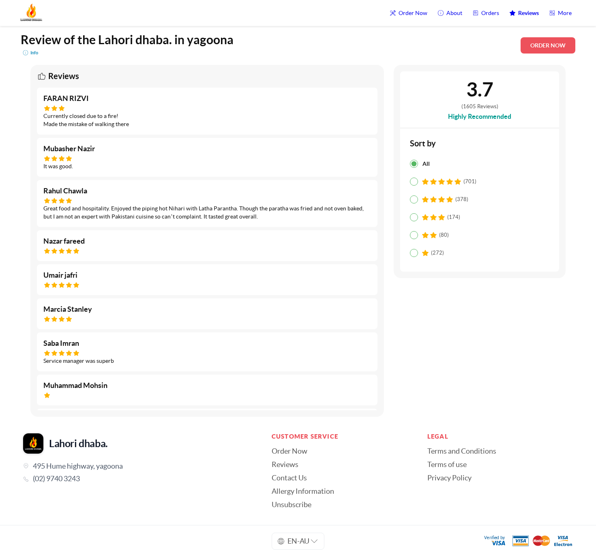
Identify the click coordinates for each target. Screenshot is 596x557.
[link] (136, 479)
